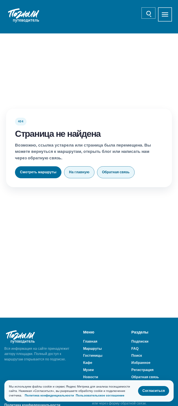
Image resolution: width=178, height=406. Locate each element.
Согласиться (153, 391)
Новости (90, 377)
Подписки (139, 341)
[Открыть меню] (165, 14)
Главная (90, 341)
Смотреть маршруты (38, 172)
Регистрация (142, 370)
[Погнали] (24, 15)
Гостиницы (92, 355)
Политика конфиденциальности (49, 395)
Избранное (140, 363)
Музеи (88, 370)
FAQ (134, 348)
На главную (79, 172)
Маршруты (92, 348)
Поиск (136, 355)
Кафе (87, 363)
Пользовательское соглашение (100, 395)
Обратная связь (116, 172)
